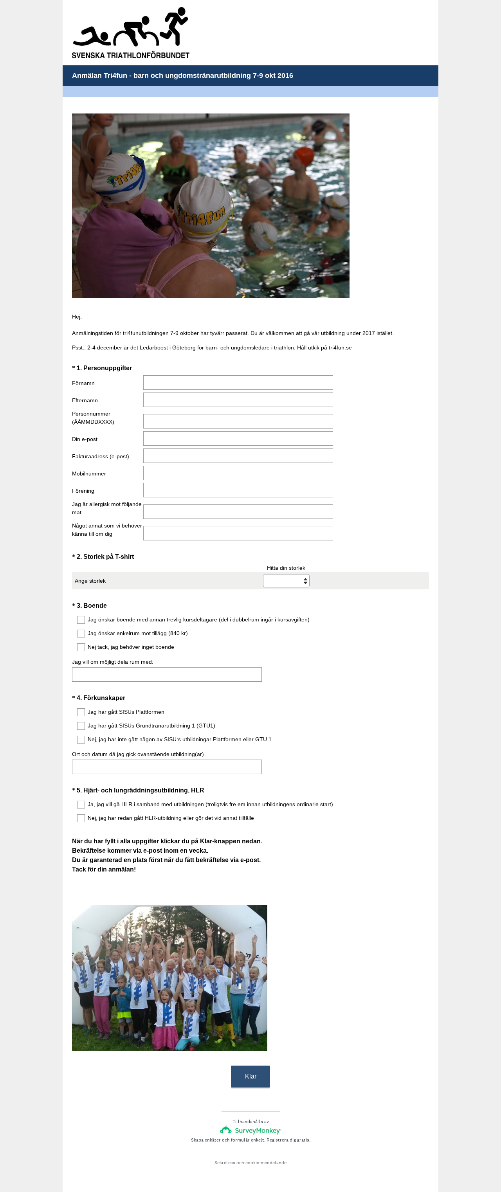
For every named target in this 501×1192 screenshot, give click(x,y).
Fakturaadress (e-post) (100, 456)
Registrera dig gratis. (288, 1140)
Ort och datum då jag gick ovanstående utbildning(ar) (138, 754)
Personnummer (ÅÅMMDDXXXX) (93, 418)
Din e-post (84, 439)
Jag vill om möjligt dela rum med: (112, 662)
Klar (250, 1076)
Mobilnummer (89, 473)
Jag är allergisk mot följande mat (107, 508)
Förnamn (83, 383)
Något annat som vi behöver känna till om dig (107, 529)
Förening (83, 491)
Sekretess (224, 1163)
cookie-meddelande (266, 1163)
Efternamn (85, 400)
